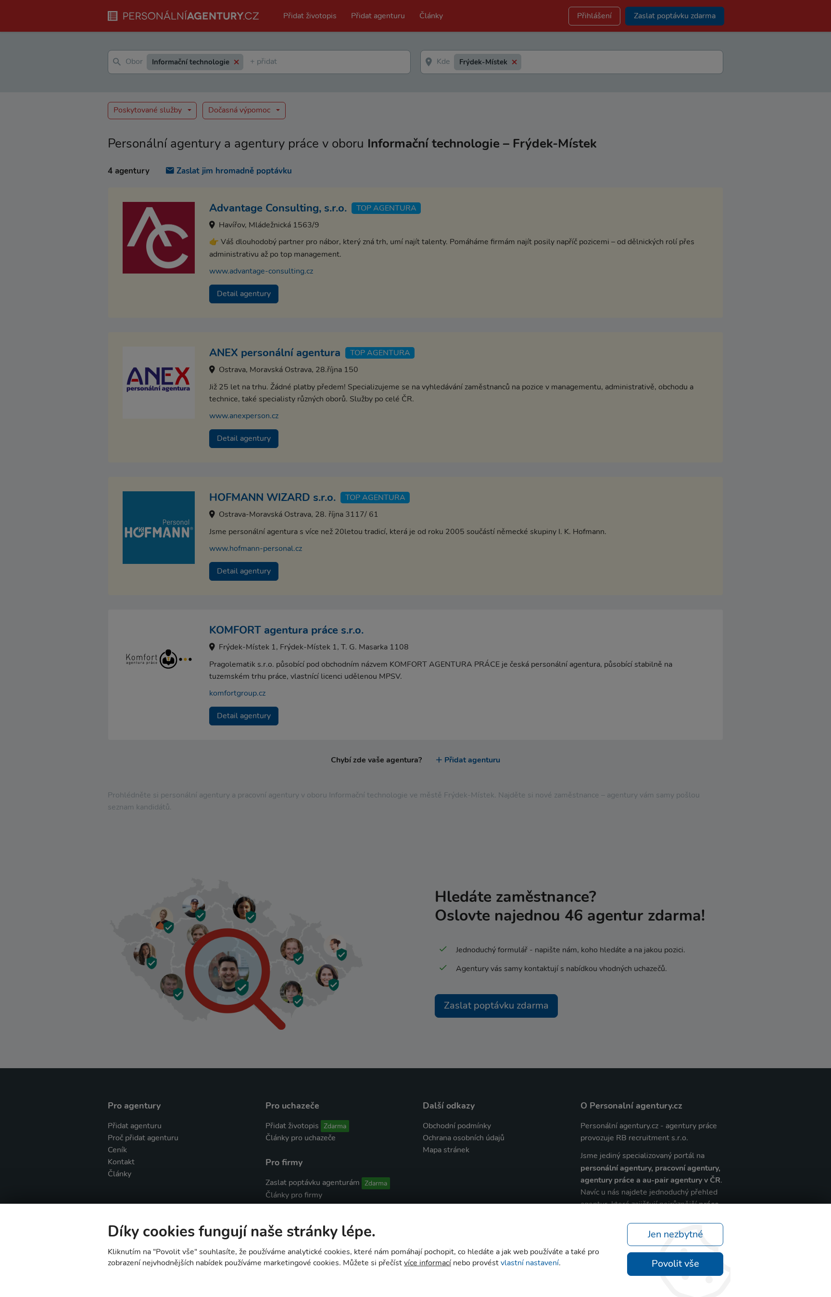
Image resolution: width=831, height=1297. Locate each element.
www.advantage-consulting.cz (261, 271)
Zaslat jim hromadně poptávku (234, 170)
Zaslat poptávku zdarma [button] (675, 16)
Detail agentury (244, 293)
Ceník (117, 1150)
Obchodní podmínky (457, 1126)
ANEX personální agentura (274, 353)
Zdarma (335, 1126)
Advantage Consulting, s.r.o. (278, 208)
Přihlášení (594, 16)
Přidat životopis (310, 16)
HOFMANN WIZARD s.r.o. (272, 497)
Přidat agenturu (378, 16)
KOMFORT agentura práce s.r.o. (286, 630)
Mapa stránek (446, 1150)
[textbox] (252, 62)
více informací (427, 1263)
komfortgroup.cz (237, 693)
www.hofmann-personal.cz (255, 548)
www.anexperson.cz (243, 416)
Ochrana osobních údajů (463, 1138)
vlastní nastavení (530, 1263)
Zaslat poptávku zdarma (496, 1005)
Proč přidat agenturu (143, 1138)
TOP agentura (386, 208)
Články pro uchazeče (300, 1138)
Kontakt (121, 1162)
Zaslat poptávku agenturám (312, 1182)
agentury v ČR (695, 1180)
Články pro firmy (293, 1195)
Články (431, 16)
